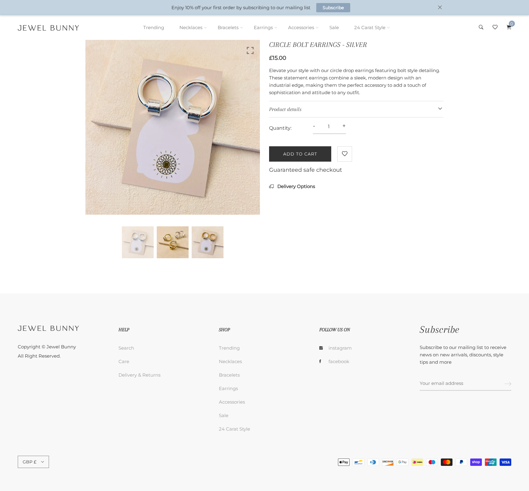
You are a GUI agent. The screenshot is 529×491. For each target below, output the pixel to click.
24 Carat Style (369, 27)
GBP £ (29, 462)
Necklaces (190, 27)
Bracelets (228, 27)
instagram (340, 348)
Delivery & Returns (139, 375)
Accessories (301, 27)
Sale (334, 27)
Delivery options (295, 186)
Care (123, 361)
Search (126, 348)
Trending (153, 27)
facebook (338, 361)
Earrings (263, 27)
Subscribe (333, 7)
